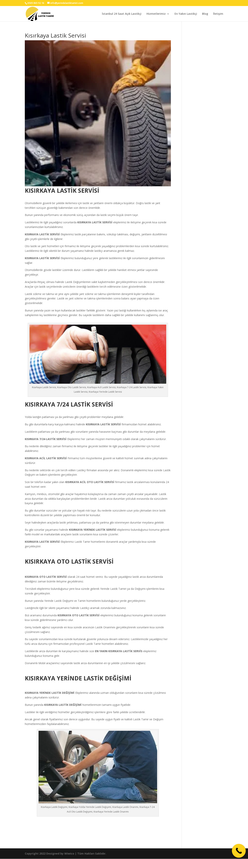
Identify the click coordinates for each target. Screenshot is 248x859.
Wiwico (69, 853)
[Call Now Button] (239, 851)
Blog (205, 13)
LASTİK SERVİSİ (102, 222)
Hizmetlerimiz (156, 13)
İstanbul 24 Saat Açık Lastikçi (121, 13)
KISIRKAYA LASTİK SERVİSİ (103, 424)
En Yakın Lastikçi (186, 13)
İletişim (218, 13)
